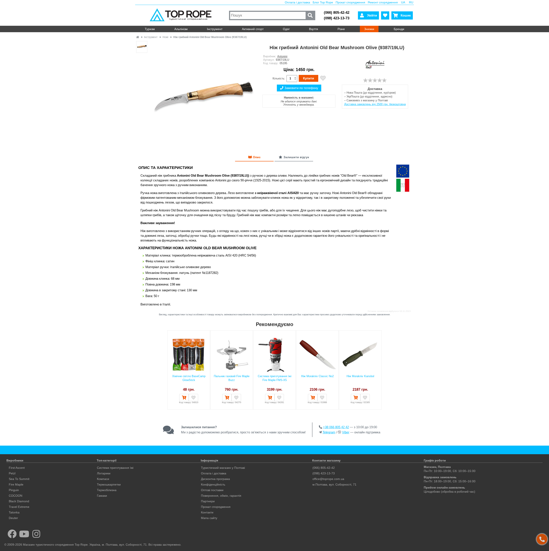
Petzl (12, 473)
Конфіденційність (213, 484)
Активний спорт (253, 29)
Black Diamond (19, 501)
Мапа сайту (209, 518)
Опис (257, 157)
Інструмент (214, 29)
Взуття (313, 29)
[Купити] (184, 397)
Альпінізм (181, 29)
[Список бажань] (385, 15)
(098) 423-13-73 (336, 18)
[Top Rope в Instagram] (36, 533)
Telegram (329, 432)
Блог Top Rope (323, 2)
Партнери (208, 501)
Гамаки (102, 495)
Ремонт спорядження (383, 2)
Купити (308, 78)
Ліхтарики (103, 473)
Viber (345, 432)
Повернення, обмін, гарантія (221, 495)
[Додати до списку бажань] (323, 78)
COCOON (15, 495)
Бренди (399, 29)
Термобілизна (106, 490)
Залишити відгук (296, 157)
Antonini (282, 56)
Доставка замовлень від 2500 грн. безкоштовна (375, 104)
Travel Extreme (19, 506)
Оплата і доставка (297, 2)
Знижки (369, 29)
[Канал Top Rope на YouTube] (24, 533)
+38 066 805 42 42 (336, 427)
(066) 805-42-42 (336, 13)
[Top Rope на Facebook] (12, 533)
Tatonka (14, 512)
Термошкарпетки (109, 484)
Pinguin (14, 490)
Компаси (103, 479)
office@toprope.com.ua (328, 479)
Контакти (207, 512)
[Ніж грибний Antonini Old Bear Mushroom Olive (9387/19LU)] (203, 95)
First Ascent (17, 467)
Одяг (286, 29)
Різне (341, 29)
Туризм (150, 29)
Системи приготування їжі (115, 467)
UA (403, 2)
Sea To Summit (19, 479)
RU (411, 2)
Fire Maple (16, 484)
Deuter (13, 518)
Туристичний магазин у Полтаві (223, 467)
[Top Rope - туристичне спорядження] (181, 15)
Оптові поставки (212, 490)
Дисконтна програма (215, 479)
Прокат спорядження (350, 2)
